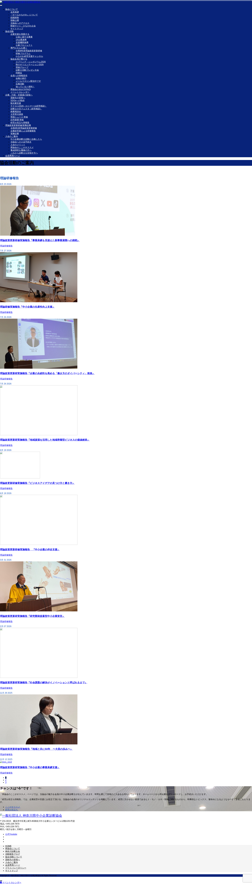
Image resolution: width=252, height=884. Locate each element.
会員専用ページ (12, 156)
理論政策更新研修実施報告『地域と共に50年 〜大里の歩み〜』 (36, 749)
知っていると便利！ (25, 87)
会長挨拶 (14, 12)
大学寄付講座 (16, 114)
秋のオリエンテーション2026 (30, 64)
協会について (11, 9)
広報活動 (20, 84)
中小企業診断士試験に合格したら (26, 139)
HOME (8, 846)
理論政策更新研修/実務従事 (18, 125)
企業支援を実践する (19, 34)
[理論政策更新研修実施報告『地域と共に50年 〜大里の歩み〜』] (38, 744)
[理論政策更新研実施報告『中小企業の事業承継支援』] (6, 762)
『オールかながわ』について (24, 15)
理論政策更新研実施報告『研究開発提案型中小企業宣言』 (32, 616)
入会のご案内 (11, 136)
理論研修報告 (6, 246)
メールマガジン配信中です (28, 81)
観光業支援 (15, 103)
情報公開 (14, 20)
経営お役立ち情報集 (19, 122)
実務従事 (14, 133)
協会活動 (9, 31)
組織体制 (14, 17)
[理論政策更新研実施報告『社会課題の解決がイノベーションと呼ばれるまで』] (38, 677)
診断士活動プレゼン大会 (27, 70)
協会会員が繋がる (18, 59)
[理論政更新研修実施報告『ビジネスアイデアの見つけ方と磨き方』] (20, 478)
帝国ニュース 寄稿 (19, 117)
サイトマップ (16, 28)
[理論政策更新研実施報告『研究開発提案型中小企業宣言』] (38, 611)
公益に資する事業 (24, 37)
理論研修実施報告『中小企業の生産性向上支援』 (27, 306)
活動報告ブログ (12, 854)
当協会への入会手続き (21, 142)
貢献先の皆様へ (17, 98)
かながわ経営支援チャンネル (29, 56)
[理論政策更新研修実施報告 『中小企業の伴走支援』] (38, 544)
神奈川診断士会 (12, 851)
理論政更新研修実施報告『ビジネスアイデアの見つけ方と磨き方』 (37, 483)
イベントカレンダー (19, 92)
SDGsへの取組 (17, 100)
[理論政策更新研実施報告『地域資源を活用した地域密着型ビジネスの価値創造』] (38, 434)
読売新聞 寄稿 (17, 120)
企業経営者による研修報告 (23, 131)
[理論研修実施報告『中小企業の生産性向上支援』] (38, 301)
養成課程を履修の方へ (21, 150)
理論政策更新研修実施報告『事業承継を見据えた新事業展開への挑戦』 (40, 240)
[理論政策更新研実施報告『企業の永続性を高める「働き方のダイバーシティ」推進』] (38, 368)
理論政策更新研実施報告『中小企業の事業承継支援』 (30, 767)
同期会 (19, 73)
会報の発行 (21, 78)
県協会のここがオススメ (22, 147)
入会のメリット (17, 145)
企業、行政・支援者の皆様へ (19, 95)
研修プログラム (23, 53)
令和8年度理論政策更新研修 (29, 51)
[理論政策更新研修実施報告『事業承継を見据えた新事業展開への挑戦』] (37, 235)
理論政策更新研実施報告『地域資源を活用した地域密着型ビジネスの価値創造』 (45, 439)
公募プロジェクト (24, 45)
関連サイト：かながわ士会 (23, 26)
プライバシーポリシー (15, 868)
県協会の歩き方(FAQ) (20, 89)
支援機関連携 (22, 42)
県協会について (12, 848)
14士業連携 (21, 40)
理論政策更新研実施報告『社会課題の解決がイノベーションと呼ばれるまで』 (43, 682)
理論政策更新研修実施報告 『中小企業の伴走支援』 (30, 549)
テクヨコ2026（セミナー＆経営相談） (28, 106)
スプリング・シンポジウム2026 (31, 62)
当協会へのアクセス (19, 23)
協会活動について (13, 857)
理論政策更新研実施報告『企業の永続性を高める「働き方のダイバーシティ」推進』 (47, 373)
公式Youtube (11, 834)
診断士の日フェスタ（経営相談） (26, 109)
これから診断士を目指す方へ (24, 153)
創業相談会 (15, 111)
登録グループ (22, 67)
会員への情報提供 (18, 75)
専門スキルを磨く (18, 48)
